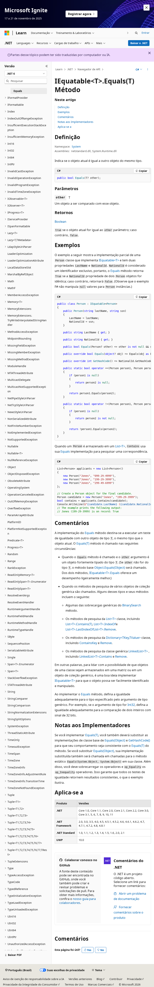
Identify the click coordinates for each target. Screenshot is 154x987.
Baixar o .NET (138, 43)
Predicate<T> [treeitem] (16, 540)
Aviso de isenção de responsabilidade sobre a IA (33, 979)
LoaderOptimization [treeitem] (20, 254)
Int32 (131, 705)
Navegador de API (89, 69)
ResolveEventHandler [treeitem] (21, 602)
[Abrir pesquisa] (136, 33)
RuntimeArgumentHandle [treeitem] (24, 609)
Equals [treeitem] (18, 91)
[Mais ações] (147, 70)
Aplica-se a (64, 127)
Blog (99, 979)
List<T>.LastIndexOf (80, 629)
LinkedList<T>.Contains (95, 656)
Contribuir (115, 979)
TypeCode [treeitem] (14, 882)
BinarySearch (131, 605)
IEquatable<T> (109, 260)
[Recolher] (46, 66)
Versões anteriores (80, 979)
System (76, 146)
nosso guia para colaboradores (77, 901)
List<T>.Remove (105, 629)
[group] (103, 370)
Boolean (60, 222)
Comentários (66, 117)
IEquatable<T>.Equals (104, 573)
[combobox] (26, 73)
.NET (70, 69)
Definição (63, 107)
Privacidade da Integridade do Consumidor (30, 984)
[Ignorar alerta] (146, 8)
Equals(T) (82, 543)
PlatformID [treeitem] (14, 522)
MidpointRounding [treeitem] (19, 338)
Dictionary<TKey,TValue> (123, 638)
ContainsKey (88, 643)
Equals (115, 271)
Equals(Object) (115, 740)
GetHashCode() (139, 740)
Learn (59, 69)
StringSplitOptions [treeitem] (19, 719)
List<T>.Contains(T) (79, 624)
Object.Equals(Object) (109, 567)
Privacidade (134, 979)
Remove (106, 643)
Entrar (145, 32)
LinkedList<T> (138, 651)
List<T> (120, 446)
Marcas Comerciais (100, 984)
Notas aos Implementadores (75, 122)
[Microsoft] (7, 33)
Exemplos (64, 112)
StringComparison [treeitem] (19, 705)
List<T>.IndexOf (105, 624)
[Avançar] (128, 33)
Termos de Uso (74, 984)
